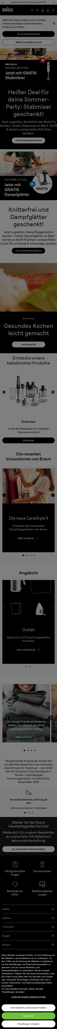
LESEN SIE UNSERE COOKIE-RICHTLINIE (28, 997)
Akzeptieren (28, 1016)
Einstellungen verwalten (28, 1024)
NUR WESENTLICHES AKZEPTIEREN (28, 1008)
